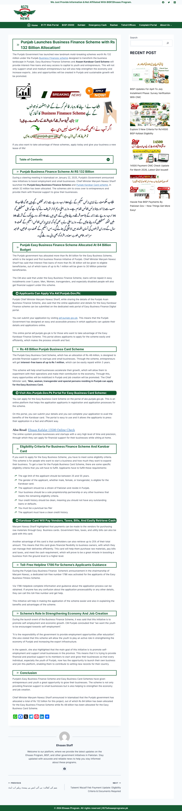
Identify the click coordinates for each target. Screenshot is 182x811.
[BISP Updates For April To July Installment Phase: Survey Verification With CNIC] (150, 74)
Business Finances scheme (53, 58)
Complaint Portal (148, 25)
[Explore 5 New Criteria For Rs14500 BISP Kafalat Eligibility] (150, 114)
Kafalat (81, 25)
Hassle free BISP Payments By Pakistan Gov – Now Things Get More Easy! (150, 206)
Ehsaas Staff (64, 745)
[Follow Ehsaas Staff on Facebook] (64, 768)
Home (35, 25)
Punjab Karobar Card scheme (92, 185)
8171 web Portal (49, 25)
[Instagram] (174, 2)
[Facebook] (163, 2)
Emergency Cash (98, 25)
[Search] (168, 43)
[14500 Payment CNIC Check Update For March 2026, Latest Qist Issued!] (150, 150)
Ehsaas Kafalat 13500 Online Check (51, 430)
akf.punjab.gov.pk (68, 318)
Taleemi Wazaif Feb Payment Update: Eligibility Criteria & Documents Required (95, 787)
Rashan (114, 25)
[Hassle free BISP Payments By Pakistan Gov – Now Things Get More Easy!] (150, 187)
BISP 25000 (68, 25)
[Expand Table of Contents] (108, 159)
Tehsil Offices (128, 25)
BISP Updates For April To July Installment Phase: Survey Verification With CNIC (150, 93)
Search (133, 37)
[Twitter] (169, 2)
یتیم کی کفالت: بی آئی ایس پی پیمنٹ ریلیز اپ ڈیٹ (33, 785)
